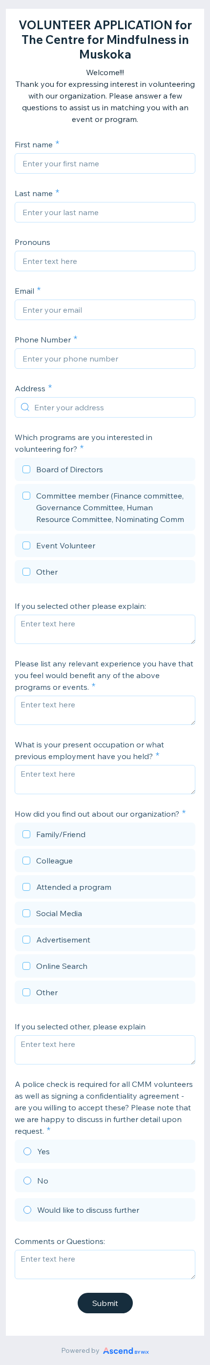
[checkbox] (105, 471)
